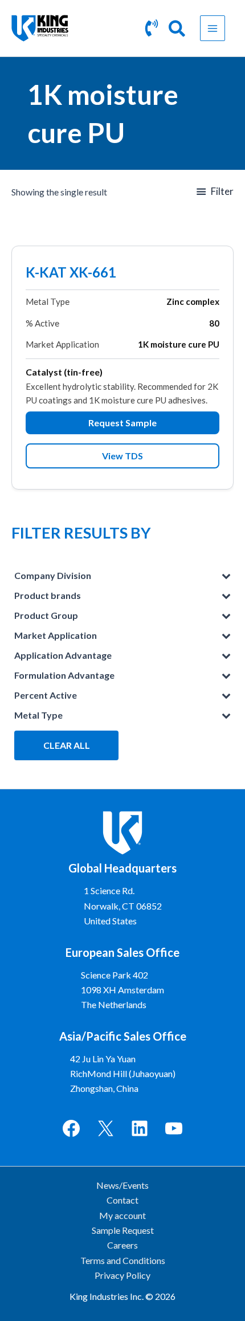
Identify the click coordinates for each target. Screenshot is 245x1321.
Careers (122, 1245)
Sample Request (123, 1230)
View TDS (122, 455)
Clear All (66, 745)
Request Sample (122, 422)
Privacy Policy (122, 1275)
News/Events (122, 1185)
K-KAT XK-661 (71, 273)
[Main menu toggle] (212, 27)
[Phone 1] (151, 27)
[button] (177, 30)
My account (122, 1215)
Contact (122, 1199)
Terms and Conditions (122, 1260)
